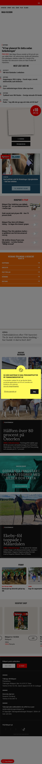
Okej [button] (34, 392)
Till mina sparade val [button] (10, 391)
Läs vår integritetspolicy (11, 386)
